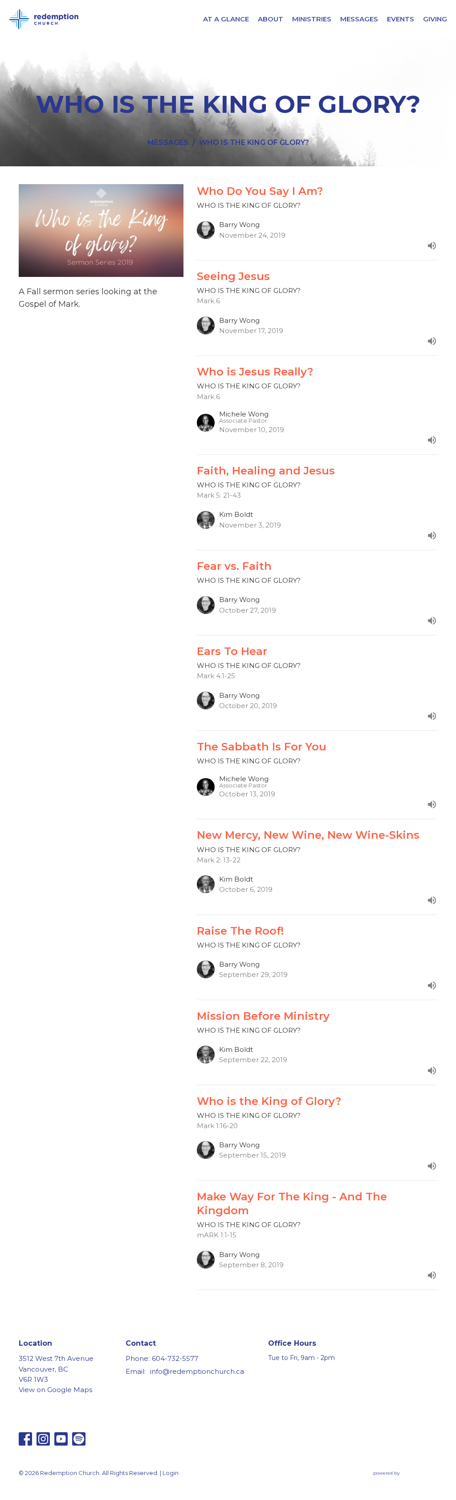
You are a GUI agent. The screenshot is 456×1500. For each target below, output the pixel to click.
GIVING (435, 19)
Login (171, 1473)
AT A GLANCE (226, 19)
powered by (401, 1480)
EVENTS (400, 19)
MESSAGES (359, 19)
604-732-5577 (175, 1358)
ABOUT (270, 19)
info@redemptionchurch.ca (197, 1371)
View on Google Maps (55, 1389)
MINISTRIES (311, 19)
